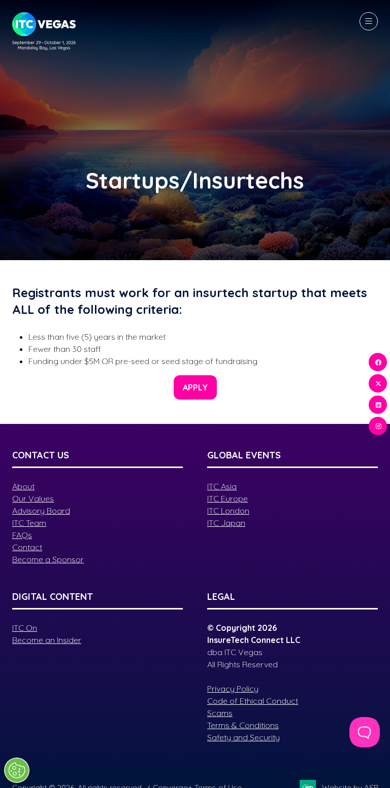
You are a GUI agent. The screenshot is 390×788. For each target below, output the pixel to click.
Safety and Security (243, 737)
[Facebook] (378, 362)
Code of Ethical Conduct (252, 701)
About (23, 486)
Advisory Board (41, 511)
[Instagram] (378, 426)
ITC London (228, 511)
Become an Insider (46, 640)
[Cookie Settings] (16, 770)
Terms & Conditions (243, 725)
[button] (369, 21)
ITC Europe (227, 498)
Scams (220, 713)
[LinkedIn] (378, 405)
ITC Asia (222, 486)
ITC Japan (226, 523)
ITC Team (29, 523)
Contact (27, 547)
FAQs (22, 535)
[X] (378, 383)
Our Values (33, 498)
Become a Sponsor (48, 559)
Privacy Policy (232, 689)
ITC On (24, 628)
